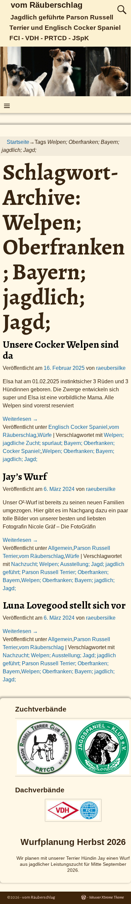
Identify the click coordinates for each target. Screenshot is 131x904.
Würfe (45, 435)
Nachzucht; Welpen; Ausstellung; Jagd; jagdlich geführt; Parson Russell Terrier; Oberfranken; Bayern (63, 572)
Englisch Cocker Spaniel (77, 427)
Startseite (18, 142)
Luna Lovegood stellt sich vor (64, 605)
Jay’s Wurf (25, 476)
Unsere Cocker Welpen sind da (61, 350)
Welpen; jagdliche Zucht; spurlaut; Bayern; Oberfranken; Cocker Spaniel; (63, 443)
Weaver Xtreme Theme (106, 897)
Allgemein (60, 548)
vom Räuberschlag (47, 4)
